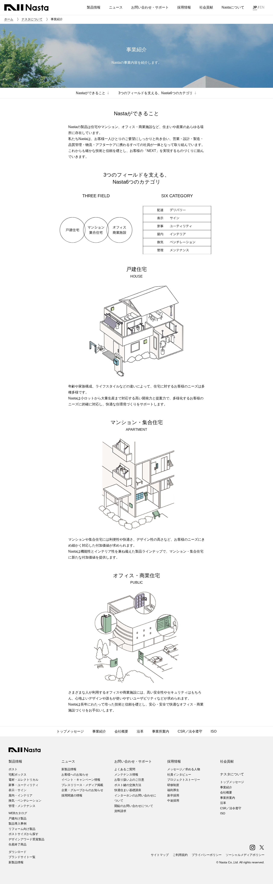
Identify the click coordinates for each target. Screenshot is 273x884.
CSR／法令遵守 (230, 808)
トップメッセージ (232, 782)
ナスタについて (32, 19)
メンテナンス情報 (126, 774)
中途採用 (173, 800)
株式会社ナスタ (26, 7)
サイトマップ (160, 855)
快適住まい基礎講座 (127, 790)
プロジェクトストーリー (183, 779)
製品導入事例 (17, 823)
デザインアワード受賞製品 (26, 839)
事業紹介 (226, 787)
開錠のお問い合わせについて (133, 806)
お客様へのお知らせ (74, 774)
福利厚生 (173, 790)
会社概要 (226, 792)
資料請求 (120, 811)
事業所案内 (227, 797)
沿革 (223, 803)
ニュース (68, 761)
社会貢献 (227, 761)
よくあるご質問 (124, 769)
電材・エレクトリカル (23, 779)
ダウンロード (17, 852)
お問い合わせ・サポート (133, 761)
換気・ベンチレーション (25, 800)
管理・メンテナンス (22, 806)
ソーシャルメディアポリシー (245, 855)
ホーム (8, 19)
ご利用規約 (180, 855)
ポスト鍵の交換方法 (127, 785)
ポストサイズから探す (23, 834)
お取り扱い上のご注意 (129, 779)
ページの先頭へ (264, 875)
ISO (222, 813)
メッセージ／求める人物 (183, 769)
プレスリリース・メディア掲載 (82, 785)
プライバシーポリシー (207, 855)
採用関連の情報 (71, 795)
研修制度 (173, 785)
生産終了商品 (17, 844)
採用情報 (174, 761)
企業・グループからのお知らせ (82, 790)
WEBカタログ (18, 813)
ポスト (13, 769)
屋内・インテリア (20, 795)
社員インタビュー (179, 774)
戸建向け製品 (17, 818)
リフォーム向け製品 (22, 829)
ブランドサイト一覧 (22, 857)
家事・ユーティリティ (23, 785)
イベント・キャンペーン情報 (80, 779)
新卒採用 (173, 795)
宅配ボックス (17, 774)
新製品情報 (16, 862)
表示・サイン (17, 790)
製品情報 (15, 761)
